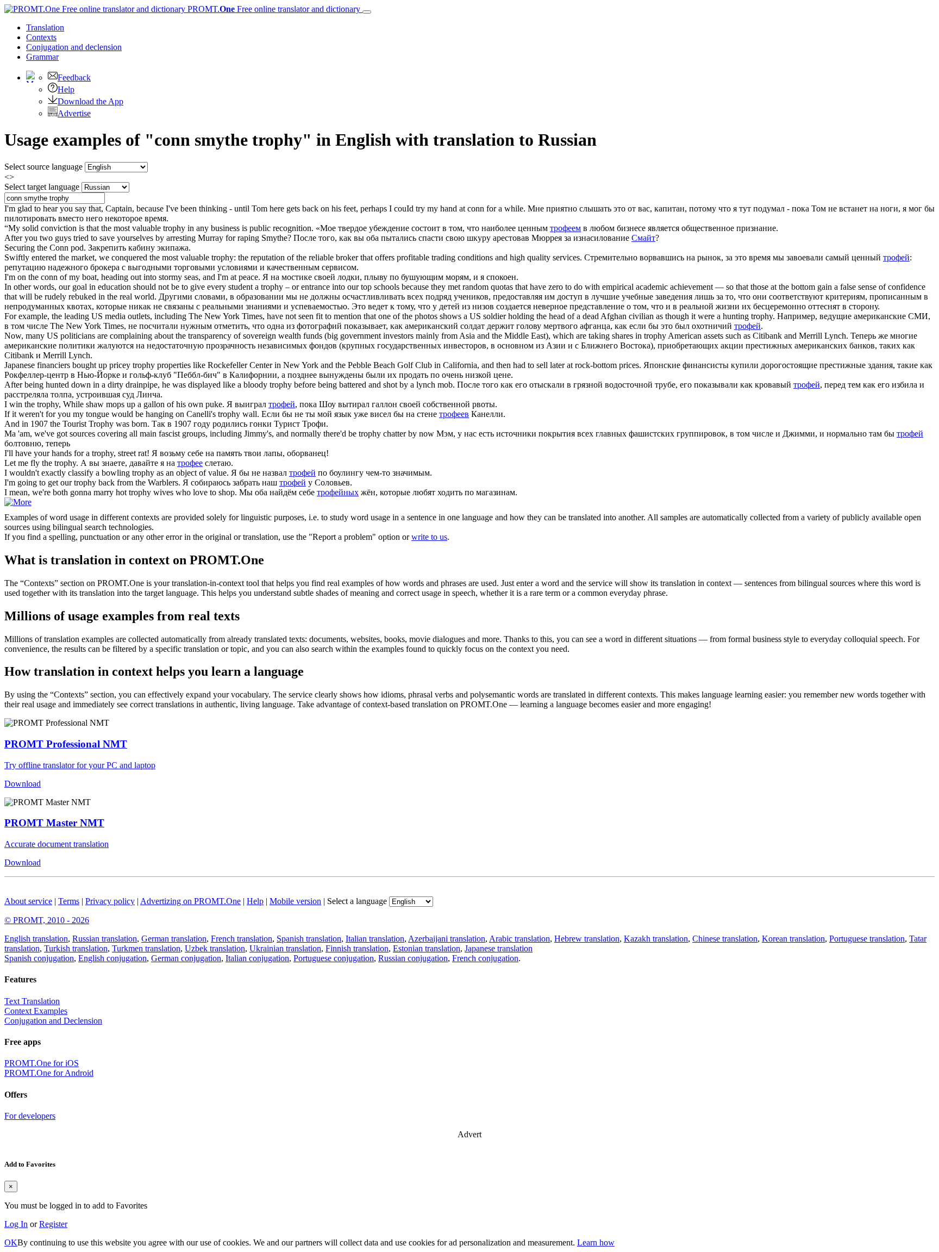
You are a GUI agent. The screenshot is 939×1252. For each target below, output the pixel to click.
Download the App (90, 101)
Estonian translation (426, 948)
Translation (45, 27)
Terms (68, 901)
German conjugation (186, 958)
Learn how (596, 1242)
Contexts (41, 37)
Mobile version (295, 901)
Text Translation (32, 1001)
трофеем (565, 228)
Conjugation (74, 47)
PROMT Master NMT (54, 823)
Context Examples (35, 1011)
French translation (241, 938)
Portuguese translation (867, 938)
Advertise (74, 113)
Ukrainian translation (285, 948)
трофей (896, 257)
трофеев (454, 414)
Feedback (74, 77)
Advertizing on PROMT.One (190, 901)
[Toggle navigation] (366, 12)
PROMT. (272, 9)
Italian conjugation (257, 958)
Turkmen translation (146, 948)
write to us (429, 536)
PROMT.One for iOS (41, 1063)
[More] (18, 502)
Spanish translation (309, 938)
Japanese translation (499, 948)
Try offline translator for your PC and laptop (79, 765)
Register (53, 1224)
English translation (36, 938)
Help (66, 89)
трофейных (338, 492)
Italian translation (375, 938)
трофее (190, 463)
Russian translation (104, 938)
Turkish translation (76, 948)
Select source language (43, 166)
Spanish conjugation (39, 958)
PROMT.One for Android (48, 1072)
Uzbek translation (215, 948)
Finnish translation (357, 948)
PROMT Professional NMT (65, 744)
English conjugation (112, 958)
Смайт (643, 237)
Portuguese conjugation (333, 958)
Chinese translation (725, 938)
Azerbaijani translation (446, 938)
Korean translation (793, 938)
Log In (16, 1224)
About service (28, 901)
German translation (173, 938)
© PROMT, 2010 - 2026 (46, 920)
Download (22, 783)
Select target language (41, 186)
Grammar (42, 56)
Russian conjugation (413, 958)
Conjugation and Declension (53, 1020)
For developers (29, 1115)
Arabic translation (519, 938)
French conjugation (485, 958)
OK (10, 1242)
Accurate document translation (56, 844)
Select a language (357, 901)
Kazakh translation (656, 938)
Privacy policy (110, 901)
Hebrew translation (586, 938)
